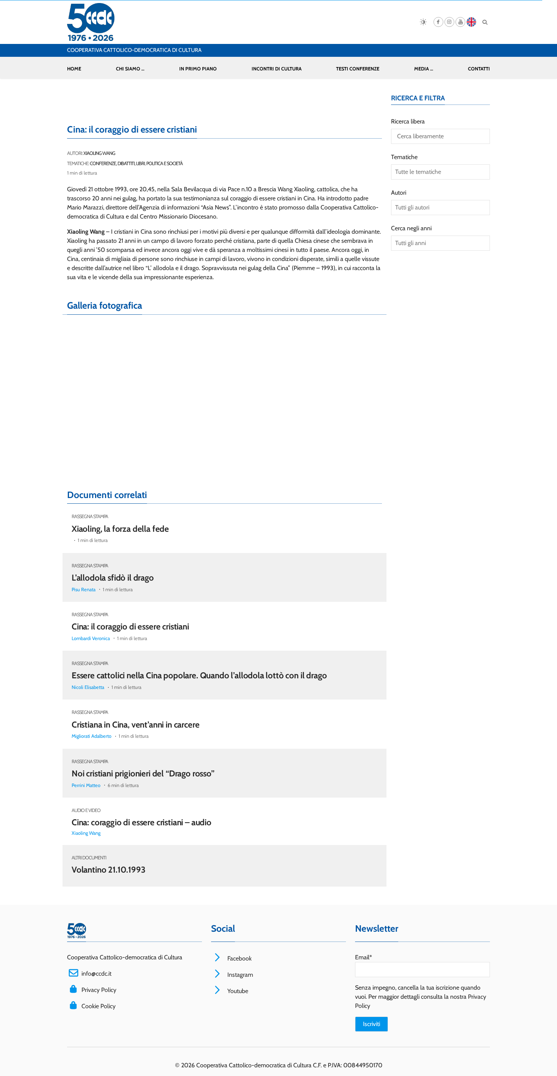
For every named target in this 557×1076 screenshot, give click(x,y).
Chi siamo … (130, 69)
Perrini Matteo (86, 785)
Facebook (239, 958)
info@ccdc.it (96, 973)
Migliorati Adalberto (91, 736)
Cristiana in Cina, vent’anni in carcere (135, 724)
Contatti (479, 69)
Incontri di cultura (277, 69)
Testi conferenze (357, 69)
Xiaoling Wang (99, 153)
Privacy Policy (98, 989)
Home (74, 69)
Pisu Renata (83, 589)
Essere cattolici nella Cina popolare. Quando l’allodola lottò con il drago (199, 675)
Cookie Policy (98, 1006)
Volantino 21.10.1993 (109, 869)
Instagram (239, 974)
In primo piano (198, 69)
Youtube (237, 991)
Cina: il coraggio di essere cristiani (130, 626)
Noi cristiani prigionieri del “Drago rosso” (143, 773)
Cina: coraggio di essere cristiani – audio (141, 822)
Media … (423, 69)
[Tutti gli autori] (440, 207)
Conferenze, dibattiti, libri (117, 163)
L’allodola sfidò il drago (113, 577)
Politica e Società (164, 163)
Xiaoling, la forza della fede (120, 528)
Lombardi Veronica (91, 638)
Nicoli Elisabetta (88, 687)
